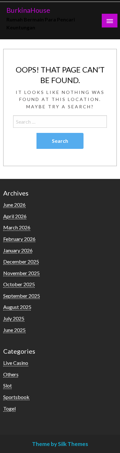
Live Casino (15, 363)
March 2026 (16, 227)
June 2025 (14, 330)
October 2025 (19, 284)
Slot (7, 385)
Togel (9, 408)
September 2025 (21, 296)
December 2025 (21, 261)
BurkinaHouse (28, 10)
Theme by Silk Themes (60, 444)
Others (11, 374)
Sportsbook (16, 397)
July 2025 (13, 318)
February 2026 (19, 239)
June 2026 (14, 205)
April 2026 (15, 216)
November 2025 (21, 273)
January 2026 (18, 250)
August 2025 (17, 307)
